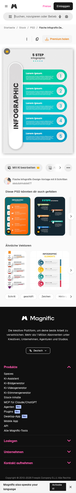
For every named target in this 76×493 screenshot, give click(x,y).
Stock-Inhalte (12, 397)
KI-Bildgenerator (14, 383)
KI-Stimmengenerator (17, 392)
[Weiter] (60, 168)
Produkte (10, 367)
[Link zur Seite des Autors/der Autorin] (7, 181)
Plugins (11, 411)
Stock (22, 27)
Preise (47, 6)
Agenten (12, 407)
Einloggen (63, 6)
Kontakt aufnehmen (18, 463)
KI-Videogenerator (15, 388)
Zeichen (46, 296)
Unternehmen (13, 452)
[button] (38, 351)
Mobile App (11, 421)
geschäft (29, 296)
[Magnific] (38, 319)
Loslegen (10, 441)
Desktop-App (15, 416)
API (6, 426)
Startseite (9, 27)
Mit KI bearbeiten (21, 168)
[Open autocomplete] (8, 16)
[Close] (70, 487)
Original (24, 52)
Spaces (8, 373)
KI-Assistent (11, 378)
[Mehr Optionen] (27, 39)
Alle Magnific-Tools (16, 430)
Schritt (11, 296)
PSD (32, 27)
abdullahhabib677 (22, 183)
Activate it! (57, 486)
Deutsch (38, 350)
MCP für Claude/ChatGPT (20, 402)
